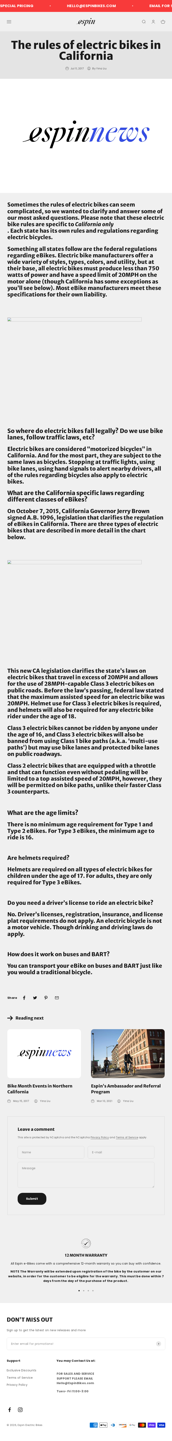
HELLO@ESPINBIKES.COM (80, 5)
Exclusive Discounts (21, 1370)
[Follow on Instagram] (20, 1410)
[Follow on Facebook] (9, 1410)
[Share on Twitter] (35, 998)
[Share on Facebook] (24, 998)
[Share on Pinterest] (46, 998)
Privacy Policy (100, 1137)
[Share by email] (57, 998)
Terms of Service (127, 1137)
